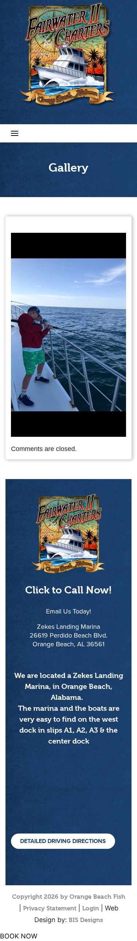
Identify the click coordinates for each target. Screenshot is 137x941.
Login (90, 908)
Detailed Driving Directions (63, 841)
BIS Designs (86, 920)
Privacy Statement (49, 908)
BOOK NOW (18, 936)
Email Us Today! (68, 611)
